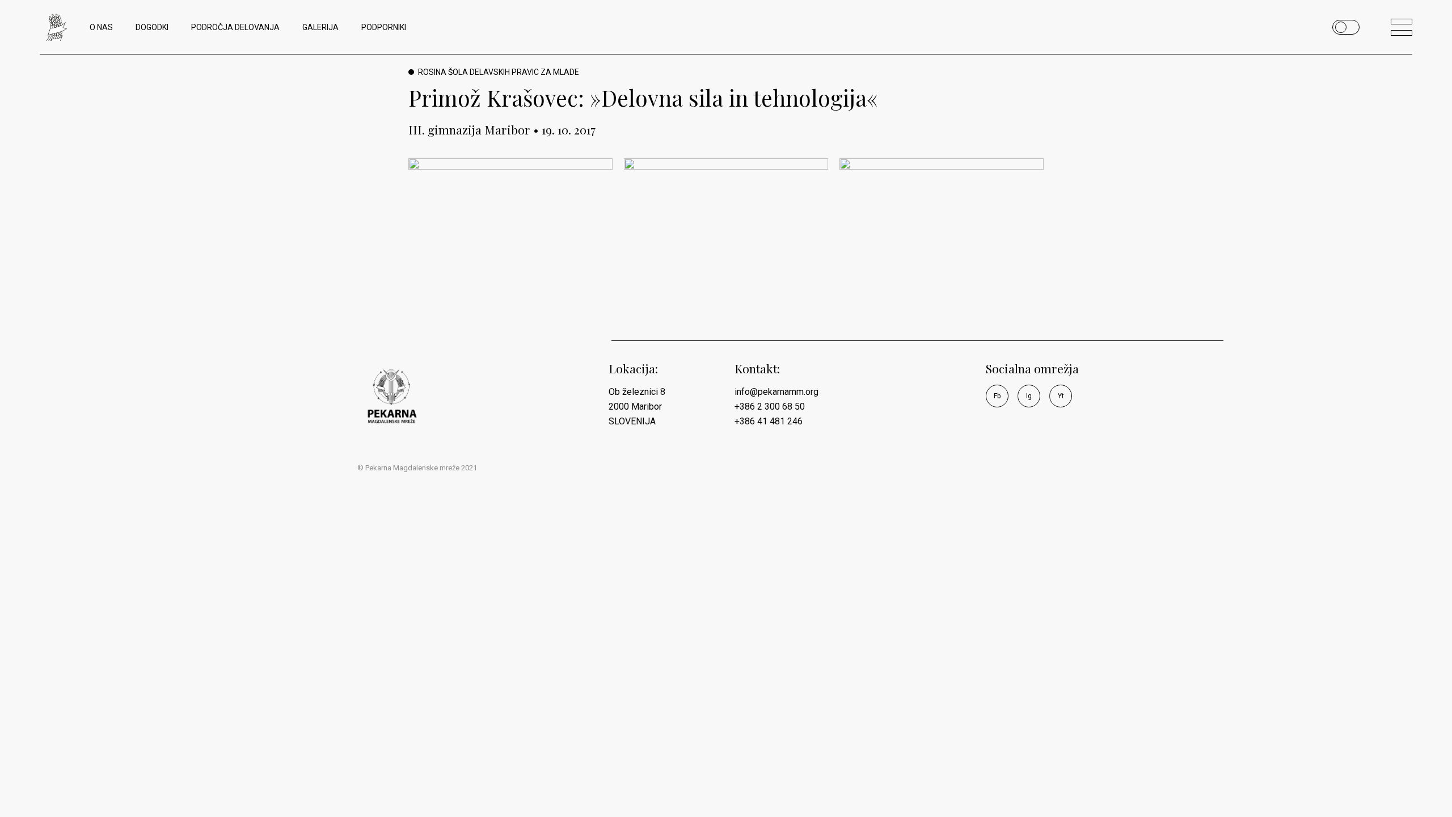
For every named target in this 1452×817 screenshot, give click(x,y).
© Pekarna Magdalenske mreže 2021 (417, 468)
